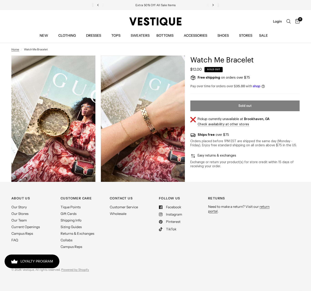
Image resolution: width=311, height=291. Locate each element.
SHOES (223, 35)
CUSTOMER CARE (76, 198)
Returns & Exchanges (77, 233)
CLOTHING (67, 35)
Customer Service (124, 207)
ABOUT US (20, 198)
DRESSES (93, 35)
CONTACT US (121, 198)
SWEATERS (140, 35)
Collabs (66, 240)
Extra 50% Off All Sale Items (155, 5)
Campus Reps (22, 233)
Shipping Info (71, 220)
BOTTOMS (164, 35)
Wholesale (118, 213)
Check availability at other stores (223, 124)
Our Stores (19, 213)
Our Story (19, 207)
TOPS (115, 35)
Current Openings (25, 227)
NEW (44, 35)
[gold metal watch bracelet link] (86, 65)
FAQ (14, 240)
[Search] (288, 21)
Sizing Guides (71, 227)
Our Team (19, 220)
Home (15, 49)
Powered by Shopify (75, 269)
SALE (263, 35)
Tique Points (71, 207)
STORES (245, 35)
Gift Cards (68, 213)
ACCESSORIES (195, 35)
